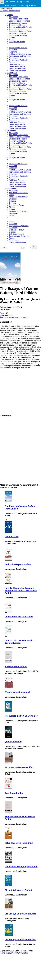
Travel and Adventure (17, 71)
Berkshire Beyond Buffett (18, 564)
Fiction (12, 207)
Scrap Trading (23, 2)
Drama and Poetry (16, 205)
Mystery (12, 215)
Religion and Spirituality (18, 60)
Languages (13, 213)
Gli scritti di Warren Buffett (18, 890)
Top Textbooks (10, 131)
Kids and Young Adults (18, 211)
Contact (25, 953)
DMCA (19, 953)
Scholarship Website (27, 5)
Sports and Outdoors (17, 68)
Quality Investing (13, 741)
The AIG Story (12, 536)
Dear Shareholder (14, 793)
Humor (12, 40)
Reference (13, 58)
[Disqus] (20, 450)
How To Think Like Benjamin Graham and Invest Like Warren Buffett (21, 590)
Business (13, 199)
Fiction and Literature (17, 33)
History (12, 37)
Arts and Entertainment (18, 19)
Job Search (10, 2)
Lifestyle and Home (17, 42)
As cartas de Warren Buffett (19, 767)
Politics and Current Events (20, 54)
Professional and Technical (20, 56)
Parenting (13, 52)
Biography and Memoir (18, 197)
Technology (13, 240)
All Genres (13, 17)
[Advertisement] (20, 391)
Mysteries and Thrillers (18, 48)
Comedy (12, 203)
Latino (11, 195)
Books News (10, 5)
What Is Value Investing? (17, 692)
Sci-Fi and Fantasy (16, 64)
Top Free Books (11, 73)
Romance (13, 62)
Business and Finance (18, 23)
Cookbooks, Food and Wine (20, 31)
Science (12, 232)
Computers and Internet (18, 29)
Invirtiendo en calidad (16, 666)
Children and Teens (17, 25)
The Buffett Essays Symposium (21, 866)
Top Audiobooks (11, 188)
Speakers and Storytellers (19, 236)
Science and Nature (17, 66)
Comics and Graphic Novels (20, 27)
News (11, 222)
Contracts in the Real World (19, 616)
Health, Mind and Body (18, 35)
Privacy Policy (10, 953)
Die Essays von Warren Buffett (20, 914)
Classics (12, 201)
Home (2, 953)
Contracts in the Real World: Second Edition (19, 641)
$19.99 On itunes (7, 317)
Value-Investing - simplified (19, 843)
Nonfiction (13, 50)
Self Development (16, 234)
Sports (11, 238)
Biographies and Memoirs (19, 21)
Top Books (9, 15)
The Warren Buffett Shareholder (21, 716)
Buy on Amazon (21, 317)
